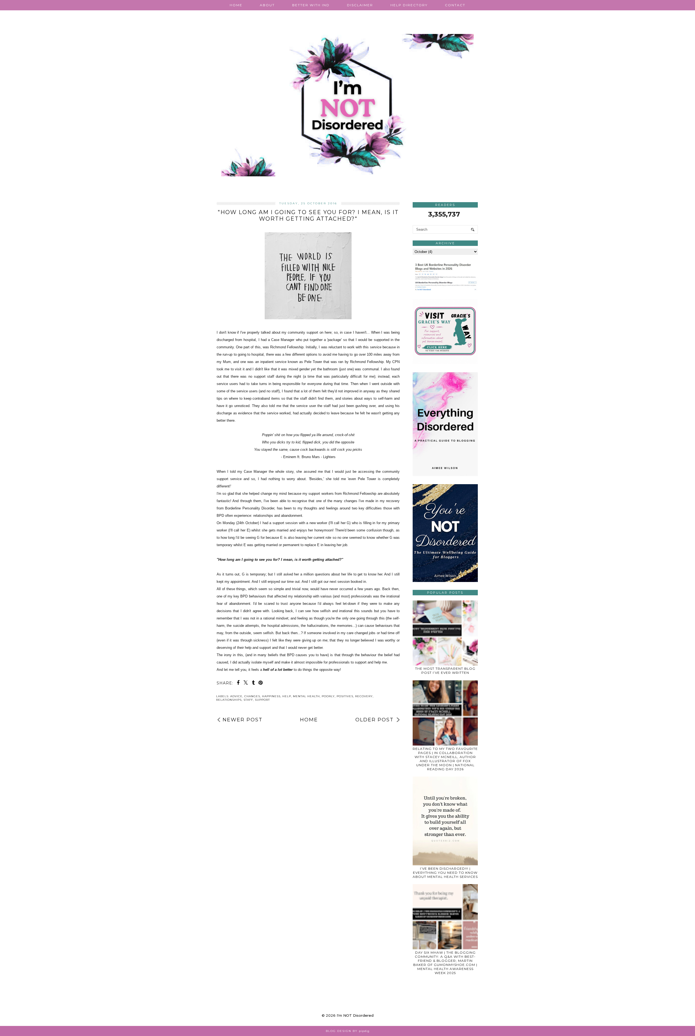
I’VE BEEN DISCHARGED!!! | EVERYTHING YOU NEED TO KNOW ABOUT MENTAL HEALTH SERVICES (445, 872)
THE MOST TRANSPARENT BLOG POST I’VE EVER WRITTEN (445, 670)
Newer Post (243, 720)
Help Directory (409, 5)
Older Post (374, 720)
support (262, 700)
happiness (271, 696)
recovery (364, 696)
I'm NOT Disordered (355, 1015)
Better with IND (311, 5)
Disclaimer (360, 5)
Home (236, 5)
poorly (328, 696)
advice (236, 696)
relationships (229, 700)
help (286, 696)
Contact (455, 5)
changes (252, 696)
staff (248, 700)
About (267, 5)
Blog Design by (347, 1031)
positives (345, 696)
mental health (306, 696)
